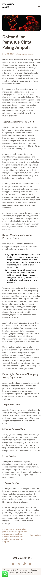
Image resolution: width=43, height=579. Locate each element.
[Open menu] (39, 5)
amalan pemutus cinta (12, 536)
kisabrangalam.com (25, 54)
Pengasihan (35, 535)
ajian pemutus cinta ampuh (14, 530)
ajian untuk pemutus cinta (15, 532)
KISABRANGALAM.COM (9, 5)
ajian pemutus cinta (11, 529)
